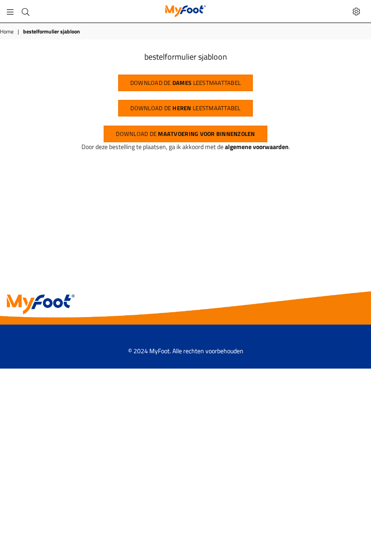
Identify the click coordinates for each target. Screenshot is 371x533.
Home (7, 32)
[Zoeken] (25, 11)
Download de (185, 133)
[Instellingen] (356, 11)
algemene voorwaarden (257, 146)
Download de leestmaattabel (185, 82)
